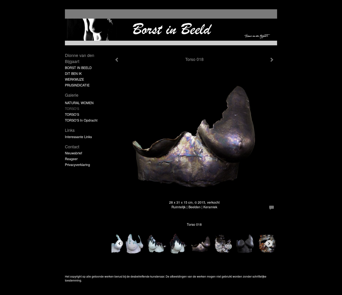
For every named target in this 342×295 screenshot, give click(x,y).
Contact (72, 146)
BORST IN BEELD (78, 67)
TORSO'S (72, 108)
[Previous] (119, 243)
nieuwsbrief (73, 153)
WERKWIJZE (74, 79)
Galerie (71, 95)
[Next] (268, 243)
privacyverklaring (77, 164)
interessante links (78, 136)
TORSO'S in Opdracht (81, 120)
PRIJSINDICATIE (77, 85)
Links (70, 130)
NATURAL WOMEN (79, 102)
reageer (71, 158)
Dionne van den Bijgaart (79, 58)
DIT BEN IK (73, 73)
